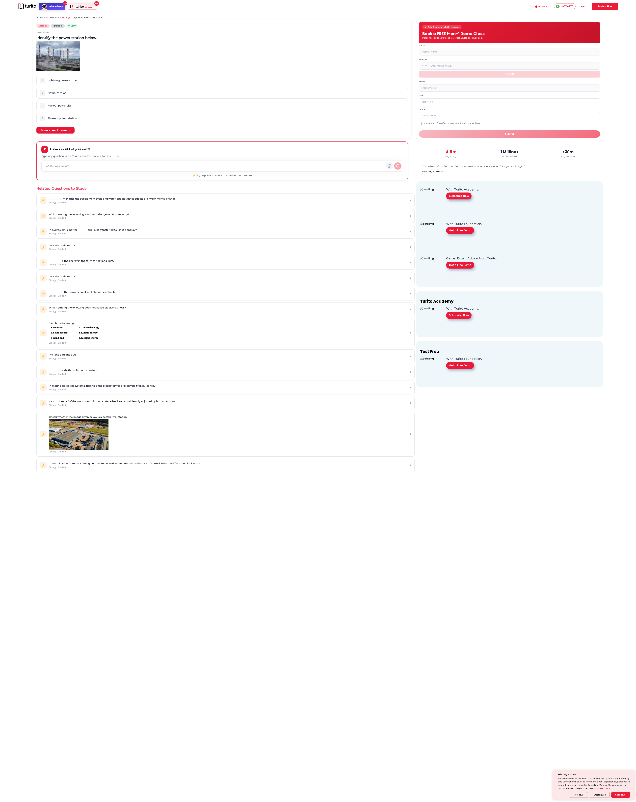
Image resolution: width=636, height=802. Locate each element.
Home (39, 17)
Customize (599, 794)
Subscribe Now (459, 196)
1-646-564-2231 (544, 6)
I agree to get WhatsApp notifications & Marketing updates (451, 123)
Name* (422, 45)
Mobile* (423, 59)
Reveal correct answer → (55, 130)
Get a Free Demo (460, 230)
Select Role (428, 101)
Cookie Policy (602, 788)
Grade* (422, 109)
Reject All (579, 794)
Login (581, 6)
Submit (509, 134)
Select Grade (429, 115)
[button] (222, 80)
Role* (421, 95)
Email (422, 81)
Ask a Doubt (52, 17)
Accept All (620, 794)
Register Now (605, 6)
